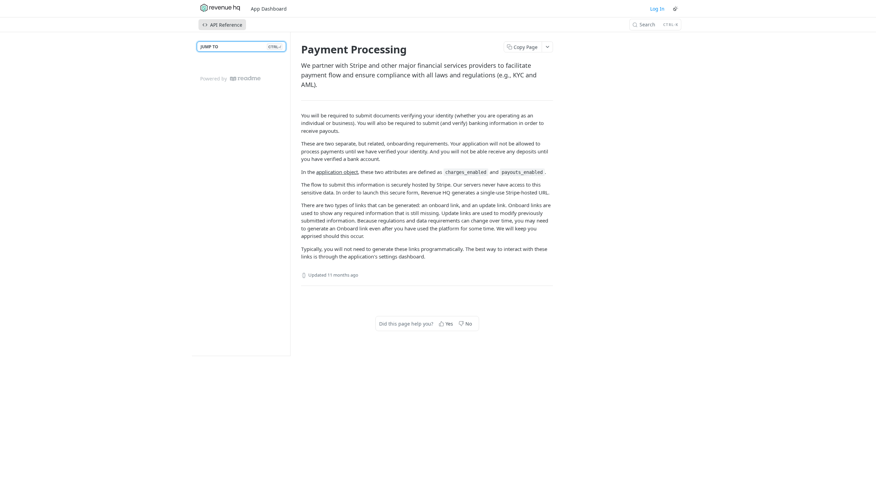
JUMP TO (241, 47)
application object (337, 171)
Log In (657, 8)
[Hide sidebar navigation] (288, 194)
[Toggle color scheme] (675, 8)
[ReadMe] (245, 78)
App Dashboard (269, 8)
